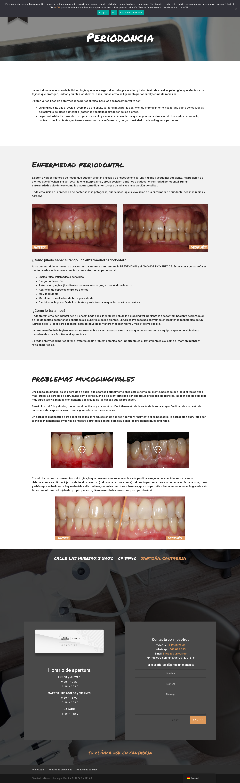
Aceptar (103, 12)
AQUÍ (57, 7)
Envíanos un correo (175, 653)
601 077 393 (178, 649)
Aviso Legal (38, 769)
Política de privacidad (60, 769)
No (113, 12)
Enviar (198, 719)
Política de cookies (86, 769)
